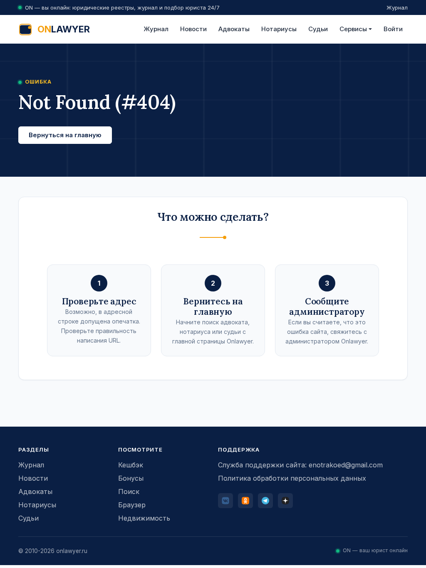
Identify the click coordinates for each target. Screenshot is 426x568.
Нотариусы (279, 29)
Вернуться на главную (65, 135)
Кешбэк (130, 465)
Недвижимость (144, 518)
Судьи (318, 29)
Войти (393, 29)
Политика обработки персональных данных (292, 478)
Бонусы (131, 478)
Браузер (132, 505)
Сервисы (353, 29)
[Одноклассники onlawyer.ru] (245, 500)
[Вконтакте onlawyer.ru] (225, 500)
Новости (193, 29)
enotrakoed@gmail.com (346, 465)
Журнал (397, 7)
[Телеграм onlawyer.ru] (265, 500)
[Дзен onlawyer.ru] (285, 500)
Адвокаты (234, 29)
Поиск (128, 491)
